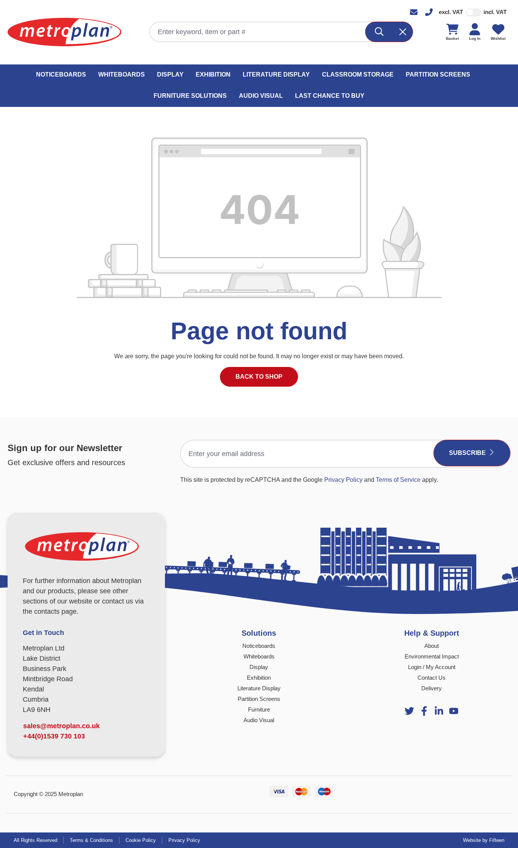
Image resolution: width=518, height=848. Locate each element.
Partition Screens (259, 699)
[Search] (379, 32)
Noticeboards (258, 646)
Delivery (431, 688)
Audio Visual (258, 720)
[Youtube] (439, 711)
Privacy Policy (343, 480)
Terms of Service (398, 480)
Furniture (259, 709)
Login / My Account (431, 667)
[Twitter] (409, 711)
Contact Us (432, 677)
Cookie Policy (141, 840)
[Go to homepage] (64, 32)
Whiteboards (259, 656)
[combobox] (258, 31)
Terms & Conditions (91, 840)
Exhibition (259, 677)
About (431, 646)
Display (259, 667)
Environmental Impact (432, 656)
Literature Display (259, 688)
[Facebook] (424, 711)
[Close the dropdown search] (402, 32)
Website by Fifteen (483, 840)
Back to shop (259, 376)
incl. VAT (495, 12)
